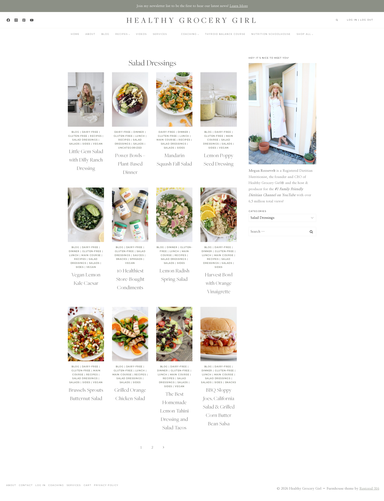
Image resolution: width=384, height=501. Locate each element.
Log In (40, 485)
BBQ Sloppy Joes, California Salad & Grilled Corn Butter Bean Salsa (219, 406)
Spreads (136, 259)
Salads (74, 143)
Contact (26, 485)
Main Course (166, 139)
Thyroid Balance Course (225, 34)
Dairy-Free (90, 132)
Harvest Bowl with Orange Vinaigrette (219, 283)
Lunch (140, 136)
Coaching (56, 485)
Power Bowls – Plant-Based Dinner (130, 163)
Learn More (239, 6)
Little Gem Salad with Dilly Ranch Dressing (86, 159)
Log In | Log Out (360, 19)
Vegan (98, 143)
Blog (105, 34)
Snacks (121, 259)
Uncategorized (130, 147)
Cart (87, 485)
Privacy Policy (106, 485)
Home (75, 34)
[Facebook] (8, 20)
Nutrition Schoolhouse (271, 34)
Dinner (138, 132)
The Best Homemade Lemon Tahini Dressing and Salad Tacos (174, 410)
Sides (86, 143)
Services (160, 34)
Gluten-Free (77, 136)
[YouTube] (31, 20)
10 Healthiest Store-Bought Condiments (130, 279)
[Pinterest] (23, 20)
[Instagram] (16, 20)
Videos (141, 34)
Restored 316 (369, 488)
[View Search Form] (337, 20)
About (90, 34)
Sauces (138, 255)
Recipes (96, 136)
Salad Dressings (85, 139)
